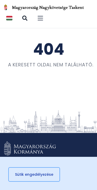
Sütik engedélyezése (34, 174)
